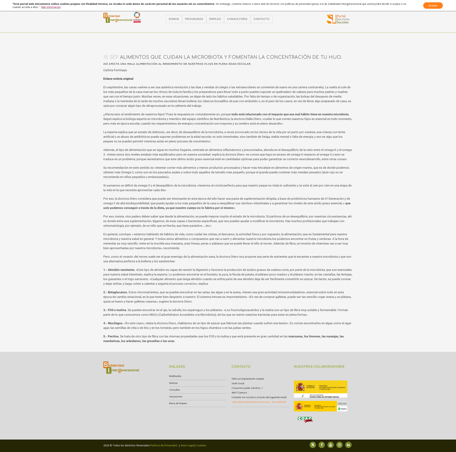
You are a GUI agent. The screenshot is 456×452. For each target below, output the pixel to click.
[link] (338, 22)
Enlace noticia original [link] (118, 78)
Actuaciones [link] (175, 396)
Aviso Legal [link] (187, 445)
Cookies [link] (201, 445)
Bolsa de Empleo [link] (178, 403)
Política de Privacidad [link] (164, 445)
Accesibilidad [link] (279, 401)
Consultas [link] (174, 389)
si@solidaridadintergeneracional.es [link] (251, 401)
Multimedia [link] (175, 376)
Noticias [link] (173, 383)
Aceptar (433, 5)
